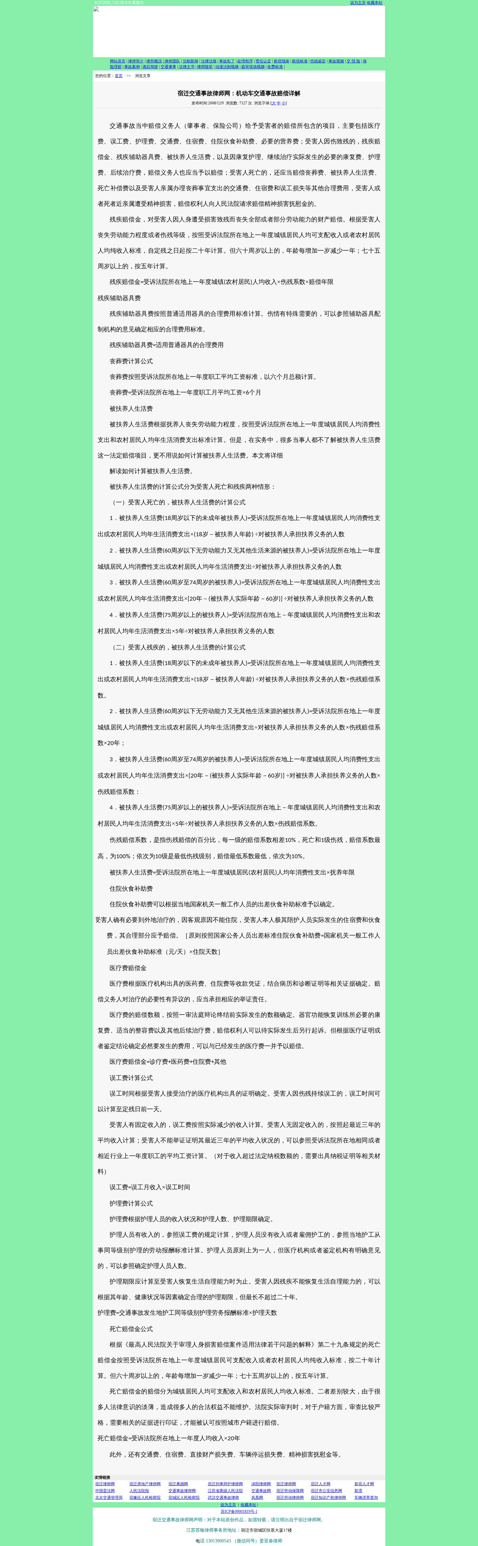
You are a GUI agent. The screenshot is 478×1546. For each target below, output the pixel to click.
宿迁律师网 (105, 1484)
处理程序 (245, 61)
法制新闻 (190, 61)
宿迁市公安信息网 (326, 1490)
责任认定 (263, 61)
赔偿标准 (300, 61)
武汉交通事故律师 (223, 1497)
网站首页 (118, 61)
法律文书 (186, 66)
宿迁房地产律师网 (145, 1484)
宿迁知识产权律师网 (328, 1497)
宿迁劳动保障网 (290, 1490)
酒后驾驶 (150, 66)
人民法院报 (139, 1490)
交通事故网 (261, 1490)
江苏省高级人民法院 (225, 1490)
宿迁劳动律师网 (290, 1497)
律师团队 (172, 61)
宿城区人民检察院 (184, 1497)
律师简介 (136, 61)
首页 (119, 75)
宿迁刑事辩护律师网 (225, 1484)
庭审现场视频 (253, 66)
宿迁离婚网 (178, 1484)
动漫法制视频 (227, 66)
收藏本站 (374, 2)
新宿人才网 (364, 1484)
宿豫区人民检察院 (145, 1497)
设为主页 (358, 2)
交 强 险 (353, 61)
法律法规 (209, 61)
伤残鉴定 (318, 61)
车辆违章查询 (366, 1497)
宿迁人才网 (320, 1484)
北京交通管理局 (109, 1497)
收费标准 (275, 66)
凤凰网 (257, 1497)
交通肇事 (168, 66)
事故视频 (336, 61)
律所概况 (154, 61)
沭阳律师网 (261, 1484)
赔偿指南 (281, 61)
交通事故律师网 (182, 1490)
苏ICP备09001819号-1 (239, 1511)
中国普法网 (105, 1490)
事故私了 (227, 61)
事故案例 (132, 66)
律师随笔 (205, 66)
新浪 (358, 1490)
